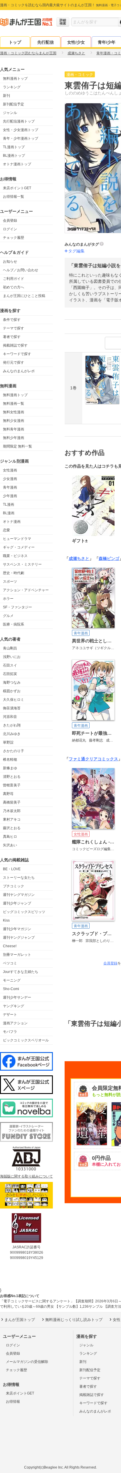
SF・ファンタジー (17, 607)
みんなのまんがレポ (19, 371)
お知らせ (10, 261)
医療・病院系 (13, 624)
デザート (10, 1015)
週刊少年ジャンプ (17, 903)
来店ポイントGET (17, 188)
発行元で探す (13, 362)
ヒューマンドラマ (17, 539)
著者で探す (12, 337)
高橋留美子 (12, 802)
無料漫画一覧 (13, 403)
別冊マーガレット (17, 955)
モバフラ (10, 1032)
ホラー (8, 599)
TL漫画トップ (14, 147)
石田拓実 (10, 674)
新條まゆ (10, 768)
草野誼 (8, 742)
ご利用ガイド (13, 279)
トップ (15, 42)
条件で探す (12, 320)
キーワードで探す (17, 354)
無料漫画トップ (15, 78)
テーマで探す (13, 328)
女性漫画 (10, 470)
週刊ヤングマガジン (19, 895)
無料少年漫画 (13, 438)
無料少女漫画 (13, 421)
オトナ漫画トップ (17, 164)
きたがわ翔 (12, 725)
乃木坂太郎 (12, 811)
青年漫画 (10, 487)
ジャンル (10, 113)
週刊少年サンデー (17, 997)
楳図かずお (12, 691)
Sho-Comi (11, 989)
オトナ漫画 (12, 522)
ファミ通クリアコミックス (93, 759)
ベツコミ (10, 963)
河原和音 (10, 717)
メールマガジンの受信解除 (27, 1362)
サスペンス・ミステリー (22, 564)
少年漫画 (10, 496)
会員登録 (10, 220)
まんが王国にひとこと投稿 (24, 296)
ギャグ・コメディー (19, 547)
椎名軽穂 (10, 759)
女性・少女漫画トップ (20, 130)
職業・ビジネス (15, 556)
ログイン (10, 229)
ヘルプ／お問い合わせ (20, 270)
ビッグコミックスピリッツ (24, 912)
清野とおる (12, 777)
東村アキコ (12, 819)
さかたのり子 (13, 751)
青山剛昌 (10, 648)
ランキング (12, 87)
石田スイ (10, 665)
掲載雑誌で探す (15, 345)
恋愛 (6, 530)
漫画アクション (15, 1023)
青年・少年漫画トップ (20, 138)
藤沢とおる (12, 828)
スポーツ (10, 581)
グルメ (8, 616)
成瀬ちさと (79, 558)
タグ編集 (76, 251)
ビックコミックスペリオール (26, 1040)
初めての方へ (13, 287)
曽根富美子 (12, 785)
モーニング (12, 980)
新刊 (6, 96)
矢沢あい (10, 845)
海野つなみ (12, 682)
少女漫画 (10, 479)
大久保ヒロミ (13, 700)
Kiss (6, 920)
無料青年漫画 (13, 429)
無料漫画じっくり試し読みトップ (73, 1319)
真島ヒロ (10, 837)
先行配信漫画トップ (19, 121)
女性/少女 (76, 42)
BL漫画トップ (14, 155)
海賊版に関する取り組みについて (26, 1176)
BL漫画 (8, 513)
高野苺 (8, 794)
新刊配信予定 (13, 104)
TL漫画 (8, 504)
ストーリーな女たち (19, 878)
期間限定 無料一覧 (17, 446)
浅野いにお (12, 657)
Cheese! (9, 946)
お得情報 (13, 1401)
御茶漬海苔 (12, 708)
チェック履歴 (13, 238)
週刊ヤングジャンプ (19, 937)
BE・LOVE (12, 869)
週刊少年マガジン (17, 929)
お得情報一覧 (13, 197)
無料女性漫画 (13, 412)
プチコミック (13, 886)
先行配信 (45, 42)
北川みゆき (12, 734)
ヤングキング (13, 1006)
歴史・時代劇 (13, 573)
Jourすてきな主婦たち (20, 972)
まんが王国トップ (19, 1319)
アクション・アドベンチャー (26, 590)
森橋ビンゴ (109, 558)
